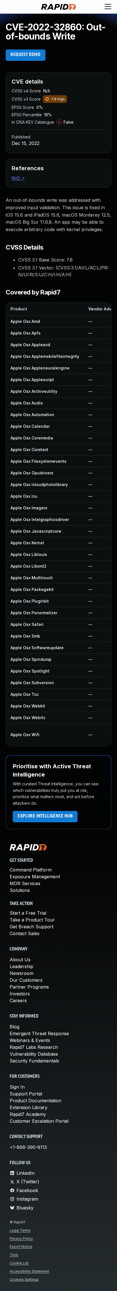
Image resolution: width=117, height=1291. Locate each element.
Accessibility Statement (29, 1271)
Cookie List (19, 1263)
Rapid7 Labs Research (34, 1047)
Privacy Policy (21, 1238)
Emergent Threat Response (39, 1033)
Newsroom (22, 973)
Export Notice (21, 1246)
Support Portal (26, 1094)
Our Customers (26, 980)
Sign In (17, 1087)
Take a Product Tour (32, 920)
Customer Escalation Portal (39, 1121)
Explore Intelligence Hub (45, 816)
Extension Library (28, 1107)
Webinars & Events (30, 1040)
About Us (20, 959)
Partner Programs (29, 987)
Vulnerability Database (34, 1054)
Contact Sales (24, 933)
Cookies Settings (24, 1279)
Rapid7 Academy (28, 1114)
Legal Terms (20, 1230)
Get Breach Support (31, 926)
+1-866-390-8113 (28, 1147)
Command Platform (31, 870)
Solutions (20, 890)
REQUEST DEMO (26, 55)
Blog (14, 1027)
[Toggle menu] (108, 7)
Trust (14, 1255)
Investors (20, 994)
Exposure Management (35, 876)
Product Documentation (35, 1100)
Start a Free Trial (28, 913)
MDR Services (25, 883)
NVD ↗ (18, 178)
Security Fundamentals (34, 1061)
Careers (18, 1000)
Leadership (21, 966)
